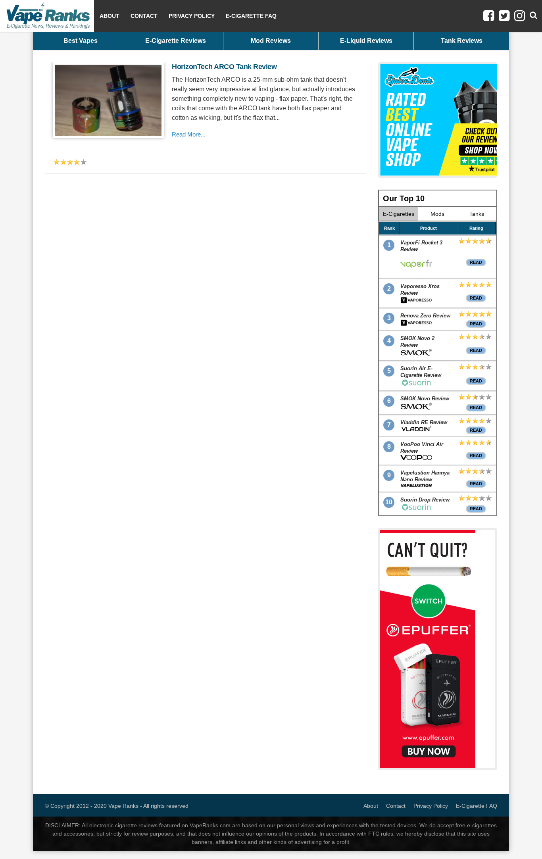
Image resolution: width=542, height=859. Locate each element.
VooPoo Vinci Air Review (421, 447)
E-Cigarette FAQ (251, 16)
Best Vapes (80, 40)
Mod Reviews (271, 40)
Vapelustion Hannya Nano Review (425, 476)
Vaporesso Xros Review (420, 289)
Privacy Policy (192, 16)
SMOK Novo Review (424, 399)
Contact (144, 16)
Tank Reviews (461, 40)
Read (476, 262)
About (109, 16)
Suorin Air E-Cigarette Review (420, 371)
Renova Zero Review (425, 316)
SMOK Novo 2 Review (417, 341)
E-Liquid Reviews (366, 40)
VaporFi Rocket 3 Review (421, 246)
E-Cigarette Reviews (175, 40)
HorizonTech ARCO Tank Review (224, 67)
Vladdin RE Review (423, 422)
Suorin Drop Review (425, 500)
